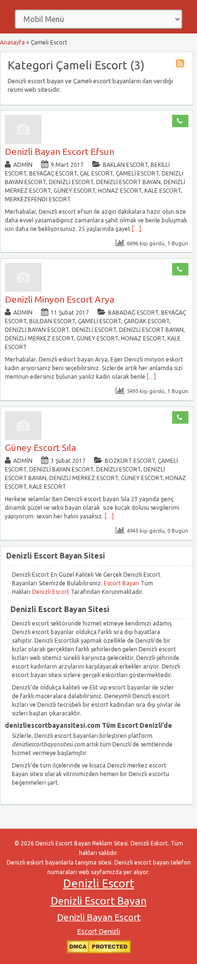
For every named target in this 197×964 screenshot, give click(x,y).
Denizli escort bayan (128, 182)
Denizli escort (71, 182)
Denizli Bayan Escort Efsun (59, 151)
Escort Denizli (98, 931)
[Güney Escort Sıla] (23, 438)
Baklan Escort (125, 165)
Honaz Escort (120, 190)
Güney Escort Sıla (40, 447)
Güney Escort (74, 190)
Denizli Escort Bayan (99, 901)
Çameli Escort (137, 173)
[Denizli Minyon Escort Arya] (23, 289)
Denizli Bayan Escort (99, 917)
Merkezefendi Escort (38, 199)
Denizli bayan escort (37, 330)
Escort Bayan (121, 583)
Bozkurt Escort (130, 461)
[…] (136, 229)
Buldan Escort (52, 321)
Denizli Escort (51, 592)
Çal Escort (96, 173)
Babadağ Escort (133, 312)
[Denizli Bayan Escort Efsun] (23, 142)
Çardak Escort (146, 321)
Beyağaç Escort (53, 173)
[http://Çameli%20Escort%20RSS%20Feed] (181, 65)
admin (23, 165)
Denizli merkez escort (39, 338)
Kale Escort (162, 190)
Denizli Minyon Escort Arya (59, 299)
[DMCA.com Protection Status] (98, 951)
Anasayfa (12, 42)
